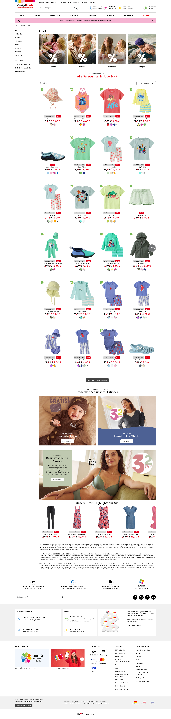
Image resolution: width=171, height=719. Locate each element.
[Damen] (53, 51)
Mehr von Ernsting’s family (46, 2)
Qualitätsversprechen (65, 2)
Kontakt (138, 653)
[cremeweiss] (54, 317)
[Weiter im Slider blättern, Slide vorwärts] (152, 522)
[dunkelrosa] (54, 124)
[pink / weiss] (54, 173)
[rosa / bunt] (84, 269)
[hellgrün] (108, 221)
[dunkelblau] (114, 124)
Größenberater (120, 671)
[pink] (84, 124)
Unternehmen (139, 663)
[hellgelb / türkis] (138, 124)
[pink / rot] (141, 124)
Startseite (22, 25)
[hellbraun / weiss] (84, 317)
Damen (92, 15)
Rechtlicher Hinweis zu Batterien (142, 673)
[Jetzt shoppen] (67, 420)
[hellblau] (108, 317)
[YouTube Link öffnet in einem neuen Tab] (153, 597)
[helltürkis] (140, 173)
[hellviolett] (137, 317)
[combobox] (56, 8)
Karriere (138, 656)
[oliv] (138, 269)
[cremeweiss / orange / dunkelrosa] (51, 124)
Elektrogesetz (140, 678)
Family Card (76, 2)
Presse (137, 666)
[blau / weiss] (57, 173)
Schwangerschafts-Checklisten (121, 675)
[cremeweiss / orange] (111, 173)
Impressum (19, 701)
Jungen (74, 15)
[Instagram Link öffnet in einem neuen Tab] (141, 597)
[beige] (111, 221)
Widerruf (27, 701)
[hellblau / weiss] (48, 173)
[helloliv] (51, 317)
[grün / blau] (80, 269)
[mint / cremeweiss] (108, 173)
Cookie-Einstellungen (36, 699)
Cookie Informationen (122, 689)
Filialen (137, 660)
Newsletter (84, 2)
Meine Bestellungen (121, 683)
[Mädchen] (112, 51)
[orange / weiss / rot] (114, 173)
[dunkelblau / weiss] (141, 317)
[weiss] (143, 173)
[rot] (108, 124)
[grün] (80, 173)
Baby (37, 15)
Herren (110, 15)
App (116, 668)
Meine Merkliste (120, 686)
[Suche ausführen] (75, 8)
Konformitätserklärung (142, 681)
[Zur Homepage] (16, 25)
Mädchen (55, 15)
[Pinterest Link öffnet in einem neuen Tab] (147, 597)
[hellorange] (114, 221)
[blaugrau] (140, 365)
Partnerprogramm (141, 669)
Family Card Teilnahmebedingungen (122, 660)
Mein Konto (119, 679)
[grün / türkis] (144, 124)
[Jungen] (142, 51)
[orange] (80, 124)
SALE (28, 25)
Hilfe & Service (92, 2)
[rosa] (51, 173)
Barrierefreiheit (36, 701)
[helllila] (111, 124)
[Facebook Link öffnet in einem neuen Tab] (135, 597)
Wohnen (128, 15)
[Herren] (82, 51)
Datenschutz (24, 699)
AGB (16, 699)
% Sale (147, 15)
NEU (22, 15)
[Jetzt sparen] (127, 420)
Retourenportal (120, 653)
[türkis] (80, 317)
